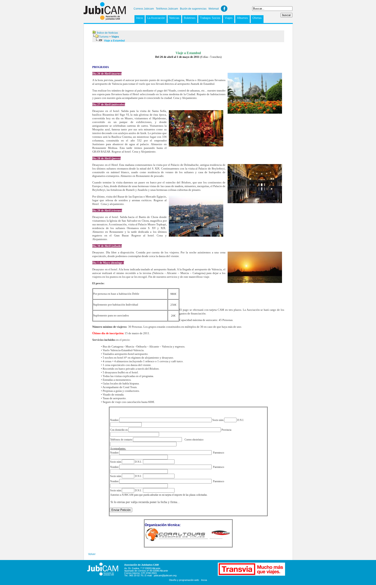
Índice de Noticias (107, 32)
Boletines (190, 18)
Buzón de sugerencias (193, 8)
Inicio (139, 18)
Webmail (213, 8)
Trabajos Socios (210, 18)
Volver (92, 554)
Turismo (104, 36)
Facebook (224, 8)
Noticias (174, 18)
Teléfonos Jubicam (167, 8)
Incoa (204, 580)
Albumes (242, 18)
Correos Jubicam (144, 8)
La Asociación (156, 18)
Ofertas (257, 18)
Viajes (229, 18)
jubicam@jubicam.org (165, 575)
